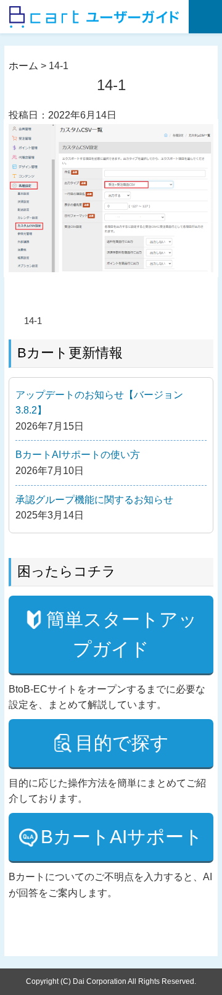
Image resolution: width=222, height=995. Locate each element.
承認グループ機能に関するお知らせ (94, 499)
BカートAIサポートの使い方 (77, 454)
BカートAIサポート (122, 836)
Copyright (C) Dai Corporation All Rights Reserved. (111, 981)
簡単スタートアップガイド (121, 634)
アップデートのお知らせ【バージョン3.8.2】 (99, 402)
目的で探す (122, 743)
